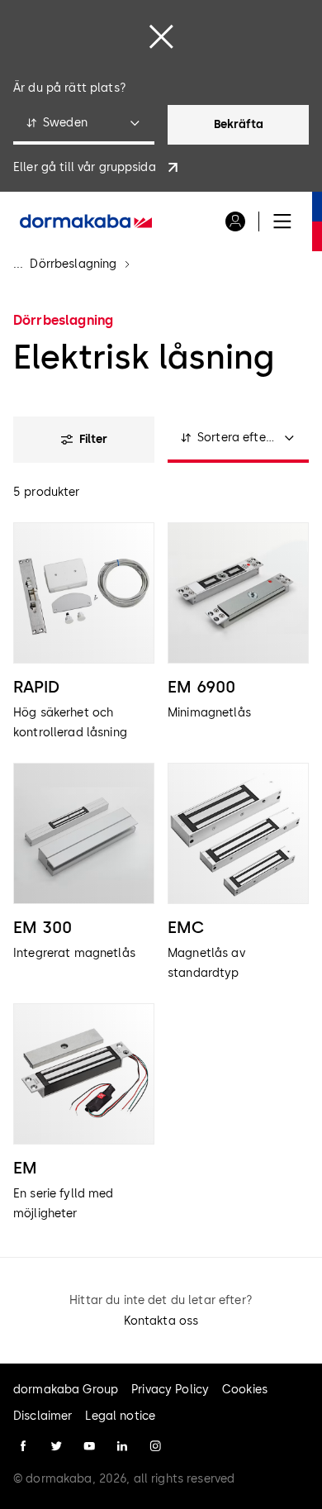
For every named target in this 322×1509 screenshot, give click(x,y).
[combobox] (83, 125)
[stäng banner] (161, 36)
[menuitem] (86, 221)
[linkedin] (122, 1446)
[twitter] (56, 1446)
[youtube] (89, 1446)
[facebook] (23, 1446)
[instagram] (155, 1446)
